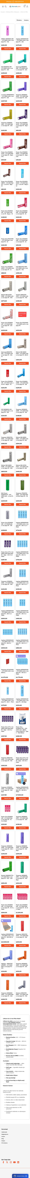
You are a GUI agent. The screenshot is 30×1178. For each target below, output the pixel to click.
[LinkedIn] (18, 1162)
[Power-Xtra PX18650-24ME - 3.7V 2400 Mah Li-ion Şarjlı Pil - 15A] (22, 373)
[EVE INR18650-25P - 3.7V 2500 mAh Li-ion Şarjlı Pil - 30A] (8, 59)
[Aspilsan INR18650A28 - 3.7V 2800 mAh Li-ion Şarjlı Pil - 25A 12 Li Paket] (22, 661)
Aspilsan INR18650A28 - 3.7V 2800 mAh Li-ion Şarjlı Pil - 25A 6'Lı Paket (7, 642)
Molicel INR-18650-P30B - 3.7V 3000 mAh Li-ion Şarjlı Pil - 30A (7, 467)
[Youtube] (14, 1162)
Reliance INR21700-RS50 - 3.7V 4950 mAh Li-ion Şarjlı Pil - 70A (22, 994)
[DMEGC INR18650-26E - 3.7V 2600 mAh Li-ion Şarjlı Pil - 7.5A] (8, 31)
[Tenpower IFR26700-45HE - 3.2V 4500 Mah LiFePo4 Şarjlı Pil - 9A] (22, 485)
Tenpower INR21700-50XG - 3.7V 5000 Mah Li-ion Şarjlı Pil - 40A (7, 439)
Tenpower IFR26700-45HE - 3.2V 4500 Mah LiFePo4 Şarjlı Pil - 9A (22, 495)
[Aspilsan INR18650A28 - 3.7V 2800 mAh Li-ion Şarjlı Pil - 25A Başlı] (22, 691)
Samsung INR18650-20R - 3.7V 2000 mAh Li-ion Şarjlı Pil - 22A (22, 68)
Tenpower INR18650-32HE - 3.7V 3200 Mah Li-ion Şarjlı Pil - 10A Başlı (22, 848)
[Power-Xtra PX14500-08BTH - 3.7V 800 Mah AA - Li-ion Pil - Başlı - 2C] (8, 173)
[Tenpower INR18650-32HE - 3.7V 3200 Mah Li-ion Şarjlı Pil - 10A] (22, 86)
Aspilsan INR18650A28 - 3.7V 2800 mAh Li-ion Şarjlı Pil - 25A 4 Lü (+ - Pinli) (22, 525)
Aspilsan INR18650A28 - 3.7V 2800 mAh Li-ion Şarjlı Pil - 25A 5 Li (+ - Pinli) (22, 642)
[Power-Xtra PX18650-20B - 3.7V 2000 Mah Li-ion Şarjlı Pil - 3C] (22, 231)
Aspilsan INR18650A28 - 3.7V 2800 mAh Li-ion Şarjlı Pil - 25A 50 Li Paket (22, 789)
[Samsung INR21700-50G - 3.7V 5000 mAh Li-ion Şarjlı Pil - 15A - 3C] (8, 344)
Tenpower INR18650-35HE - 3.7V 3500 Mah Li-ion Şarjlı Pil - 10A (22, 965)
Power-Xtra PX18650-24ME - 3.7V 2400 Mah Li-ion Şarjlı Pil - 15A (22, 383)
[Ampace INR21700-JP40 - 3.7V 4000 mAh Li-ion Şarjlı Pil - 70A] (22, 286)
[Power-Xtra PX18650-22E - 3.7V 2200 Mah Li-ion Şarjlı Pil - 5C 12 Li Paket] (22, 897)
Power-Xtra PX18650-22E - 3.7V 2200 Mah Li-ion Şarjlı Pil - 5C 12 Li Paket (22, 907)
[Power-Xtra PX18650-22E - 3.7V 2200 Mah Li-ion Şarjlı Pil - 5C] (22, 203)
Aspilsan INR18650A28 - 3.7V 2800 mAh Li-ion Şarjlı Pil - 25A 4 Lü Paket (7, 613)
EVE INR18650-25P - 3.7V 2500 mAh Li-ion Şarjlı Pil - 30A (7, 68)
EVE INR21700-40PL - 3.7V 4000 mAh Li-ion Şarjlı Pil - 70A (22, 268)
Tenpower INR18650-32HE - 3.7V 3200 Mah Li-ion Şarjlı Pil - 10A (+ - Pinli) (7, 848)
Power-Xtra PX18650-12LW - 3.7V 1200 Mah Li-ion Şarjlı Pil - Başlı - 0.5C (7, 154)
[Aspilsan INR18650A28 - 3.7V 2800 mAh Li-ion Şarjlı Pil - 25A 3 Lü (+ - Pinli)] (22, 573)
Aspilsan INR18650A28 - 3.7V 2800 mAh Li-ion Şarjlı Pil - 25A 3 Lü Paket (22, 613)
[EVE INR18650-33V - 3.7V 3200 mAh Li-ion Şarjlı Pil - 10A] (8, 401)
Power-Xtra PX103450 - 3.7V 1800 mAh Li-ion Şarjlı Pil (22, 324)
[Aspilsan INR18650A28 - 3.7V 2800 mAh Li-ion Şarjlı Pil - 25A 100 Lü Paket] (8, 926)
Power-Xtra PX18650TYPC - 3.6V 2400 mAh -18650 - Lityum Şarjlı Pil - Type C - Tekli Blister (22, 730)
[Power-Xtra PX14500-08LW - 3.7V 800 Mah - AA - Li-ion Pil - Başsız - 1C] (22, 173)
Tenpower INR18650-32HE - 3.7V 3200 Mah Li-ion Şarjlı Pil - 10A (22, 96)
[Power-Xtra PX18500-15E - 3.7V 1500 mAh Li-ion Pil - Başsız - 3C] (8, 373)
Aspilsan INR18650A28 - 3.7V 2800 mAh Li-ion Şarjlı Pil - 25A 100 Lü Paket (7, 936)
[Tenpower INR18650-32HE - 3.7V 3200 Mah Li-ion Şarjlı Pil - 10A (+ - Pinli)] (8, 838)
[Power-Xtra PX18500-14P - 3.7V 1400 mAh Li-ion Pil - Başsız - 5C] (8, 203)
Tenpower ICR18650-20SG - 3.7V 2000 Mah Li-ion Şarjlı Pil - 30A (7, 583)
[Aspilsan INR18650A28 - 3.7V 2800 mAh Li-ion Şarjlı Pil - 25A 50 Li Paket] (22, 779)
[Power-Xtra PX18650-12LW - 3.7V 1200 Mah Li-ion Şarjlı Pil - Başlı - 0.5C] (8, 144)
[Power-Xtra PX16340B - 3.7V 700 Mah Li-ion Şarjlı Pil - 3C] (8, 231)
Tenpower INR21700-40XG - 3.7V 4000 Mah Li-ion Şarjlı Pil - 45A (7, 759)
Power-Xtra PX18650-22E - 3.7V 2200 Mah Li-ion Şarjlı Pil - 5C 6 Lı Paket (7, 907)
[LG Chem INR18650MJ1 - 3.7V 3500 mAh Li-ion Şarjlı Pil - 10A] (8, 86)
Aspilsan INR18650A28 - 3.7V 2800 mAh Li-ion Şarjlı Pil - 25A (22, 40)
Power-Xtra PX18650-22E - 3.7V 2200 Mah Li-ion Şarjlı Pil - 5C (22, 212)
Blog (3, 1138)
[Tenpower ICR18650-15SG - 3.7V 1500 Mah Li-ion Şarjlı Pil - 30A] (8, 114)
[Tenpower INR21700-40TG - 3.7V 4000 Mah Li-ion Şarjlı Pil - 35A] (22, 926)
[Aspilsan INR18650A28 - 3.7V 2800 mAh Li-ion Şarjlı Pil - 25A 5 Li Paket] (22, 544)
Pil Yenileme (4, 1143)
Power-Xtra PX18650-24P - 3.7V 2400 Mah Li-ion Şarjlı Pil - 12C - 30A (7, 325)
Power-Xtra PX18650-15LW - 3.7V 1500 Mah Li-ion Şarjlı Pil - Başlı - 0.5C (22, 125)
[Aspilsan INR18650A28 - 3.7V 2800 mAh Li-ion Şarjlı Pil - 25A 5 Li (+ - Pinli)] (22, 632)
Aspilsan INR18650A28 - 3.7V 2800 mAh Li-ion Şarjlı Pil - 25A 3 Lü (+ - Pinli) (22, 584)
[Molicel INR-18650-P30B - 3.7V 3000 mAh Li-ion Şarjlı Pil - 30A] (8, 457)
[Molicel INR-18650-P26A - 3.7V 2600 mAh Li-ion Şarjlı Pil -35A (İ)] (22, 344)
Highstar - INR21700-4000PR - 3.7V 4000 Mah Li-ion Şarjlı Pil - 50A (7, 966)
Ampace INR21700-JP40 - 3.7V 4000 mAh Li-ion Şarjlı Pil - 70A (22, 296)
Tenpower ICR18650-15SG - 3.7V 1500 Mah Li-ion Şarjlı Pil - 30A (7, 124)
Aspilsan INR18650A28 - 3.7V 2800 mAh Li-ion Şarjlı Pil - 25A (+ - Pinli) (7, 700)
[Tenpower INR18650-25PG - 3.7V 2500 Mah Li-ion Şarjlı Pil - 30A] (22, 808)
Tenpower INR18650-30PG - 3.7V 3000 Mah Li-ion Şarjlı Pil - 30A (7, 994)
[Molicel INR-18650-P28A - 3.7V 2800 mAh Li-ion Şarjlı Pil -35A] (22, 429)
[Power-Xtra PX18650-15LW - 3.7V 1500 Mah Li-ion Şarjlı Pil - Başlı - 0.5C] (22, 114)
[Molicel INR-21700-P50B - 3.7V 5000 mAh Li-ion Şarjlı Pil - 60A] (8, 286)
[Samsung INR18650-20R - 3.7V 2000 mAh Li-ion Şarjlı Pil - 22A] (22, 59)
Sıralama (26, 20)
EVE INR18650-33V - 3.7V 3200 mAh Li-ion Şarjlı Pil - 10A (7, 411)
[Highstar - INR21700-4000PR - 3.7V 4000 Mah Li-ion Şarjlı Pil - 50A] (8, 955)
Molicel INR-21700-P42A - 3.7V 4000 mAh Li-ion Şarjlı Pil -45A (22, 467)
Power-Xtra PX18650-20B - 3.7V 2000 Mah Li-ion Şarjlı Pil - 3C (22, 240)
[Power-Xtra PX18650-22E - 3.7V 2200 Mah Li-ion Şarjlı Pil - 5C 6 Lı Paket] (8, 897)
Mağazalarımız (5, 1134)
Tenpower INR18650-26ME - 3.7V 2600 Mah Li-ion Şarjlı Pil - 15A (22, 411)
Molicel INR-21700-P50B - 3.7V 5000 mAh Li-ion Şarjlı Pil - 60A (7, 296)
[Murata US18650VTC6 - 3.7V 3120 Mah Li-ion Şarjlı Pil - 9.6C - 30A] (8, 867)
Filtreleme (19, 20)
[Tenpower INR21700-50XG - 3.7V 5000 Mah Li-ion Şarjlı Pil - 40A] (8, 429)
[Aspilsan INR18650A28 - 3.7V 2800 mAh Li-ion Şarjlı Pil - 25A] (22, 31)
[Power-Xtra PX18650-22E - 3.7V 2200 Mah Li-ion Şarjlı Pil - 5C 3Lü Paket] (8, 808)
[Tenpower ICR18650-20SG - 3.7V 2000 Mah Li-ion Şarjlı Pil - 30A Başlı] (8, 779)
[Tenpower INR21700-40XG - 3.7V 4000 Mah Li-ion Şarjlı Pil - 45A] (8, 750)
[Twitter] (7, 1162)
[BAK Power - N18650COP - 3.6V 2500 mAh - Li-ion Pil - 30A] (8, 485)
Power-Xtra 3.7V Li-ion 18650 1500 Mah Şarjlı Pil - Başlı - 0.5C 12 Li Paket (22, 760)
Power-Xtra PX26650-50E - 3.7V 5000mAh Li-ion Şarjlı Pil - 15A (7, 524)
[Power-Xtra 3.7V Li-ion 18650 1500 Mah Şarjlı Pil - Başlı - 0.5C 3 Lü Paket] (8, 544)
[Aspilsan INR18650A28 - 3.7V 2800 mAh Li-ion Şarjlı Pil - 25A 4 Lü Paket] (8, 603)
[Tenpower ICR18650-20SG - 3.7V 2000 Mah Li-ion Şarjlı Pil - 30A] (8, 573)
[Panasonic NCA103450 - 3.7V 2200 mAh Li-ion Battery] (8, 661)
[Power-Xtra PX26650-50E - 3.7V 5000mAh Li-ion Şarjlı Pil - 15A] (8, 514)
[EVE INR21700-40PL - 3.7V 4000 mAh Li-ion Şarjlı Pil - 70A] (22, 258)
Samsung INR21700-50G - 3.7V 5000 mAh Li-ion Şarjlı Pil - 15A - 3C (7, 354)
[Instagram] (11, 1162)
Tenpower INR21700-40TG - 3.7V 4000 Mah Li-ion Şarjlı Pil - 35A (22, 936)
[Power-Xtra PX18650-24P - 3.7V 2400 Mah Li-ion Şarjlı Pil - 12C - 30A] (8, 314)
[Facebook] (3, 1162)
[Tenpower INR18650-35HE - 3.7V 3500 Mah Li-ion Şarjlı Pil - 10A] (22, 955)
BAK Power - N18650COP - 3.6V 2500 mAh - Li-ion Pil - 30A (7, 495)
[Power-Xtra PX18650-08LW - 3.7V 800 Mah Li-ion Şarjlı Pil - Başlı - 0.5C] (22, 144)
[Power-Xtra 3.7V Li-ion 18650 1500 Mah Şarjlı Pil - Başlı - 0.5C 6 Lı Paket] (8, 719)
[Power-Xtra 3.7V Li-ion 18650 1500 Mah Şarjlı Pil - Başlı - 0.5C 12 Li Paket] (22, 750)
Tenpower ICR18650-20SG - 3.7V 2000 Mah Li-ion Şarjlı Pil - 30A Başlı (7, 789)
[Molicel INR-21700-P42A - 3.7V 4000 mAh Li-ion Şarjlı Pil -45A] (22, 457)
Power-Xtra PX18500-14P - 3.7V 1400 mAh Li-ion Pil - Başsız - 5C (7, 212)
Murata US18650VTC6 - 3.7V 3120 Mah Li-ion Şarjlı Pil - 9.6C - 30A (7, 877)
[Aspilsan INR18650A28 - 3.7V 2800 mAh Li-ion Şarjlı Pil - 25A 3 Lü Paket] (22, 603)
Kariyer (3, 1136)
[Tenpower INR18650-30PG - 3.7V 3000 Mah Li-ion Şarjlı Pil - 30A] (8, 985)
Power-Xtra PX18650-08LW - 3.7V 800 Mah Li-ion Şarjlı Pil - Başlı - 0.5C (22, 154)
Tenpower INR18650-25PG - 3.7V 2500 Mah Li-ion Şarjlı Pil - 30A (22, 818)
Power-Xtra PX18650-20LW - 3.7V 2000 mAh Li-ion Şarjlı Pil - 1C (7, 268)
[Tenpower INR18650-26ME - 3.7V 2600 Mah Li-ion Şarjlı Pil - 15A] (22, 401)
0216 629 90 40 (19, 1)
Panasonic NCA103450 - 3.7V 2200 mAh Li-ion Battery (7, 671)
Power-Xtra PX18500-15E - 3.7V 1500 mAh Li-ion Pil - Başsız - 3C (7, 383)
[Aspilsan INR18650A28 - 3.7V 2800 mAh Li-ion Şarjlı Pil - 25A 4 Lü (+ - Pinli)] (22, 514)
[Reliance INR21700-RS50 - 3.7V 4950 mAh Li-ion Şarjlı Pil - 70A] (22, 985)
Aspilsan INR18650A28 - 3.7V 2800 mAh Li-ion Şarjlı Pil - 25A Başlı (22, 700)
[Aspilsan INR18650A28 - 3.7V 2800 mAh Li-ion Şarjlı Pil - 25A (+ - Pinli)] (8, 691)
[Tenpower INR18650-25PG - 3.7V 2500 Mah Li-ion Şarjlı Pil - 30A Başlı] (22, 867)
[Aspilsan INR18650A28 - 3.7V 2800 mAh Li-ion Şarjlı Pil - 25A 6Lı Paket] (8, 632)
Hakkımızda (4, 1132)
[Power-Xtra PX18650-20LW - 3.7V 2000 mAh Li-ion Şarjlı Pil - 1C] (8, 258)
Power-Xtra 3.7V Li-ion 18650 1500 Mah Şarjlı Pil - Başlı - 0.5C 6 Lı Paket (7, 729)
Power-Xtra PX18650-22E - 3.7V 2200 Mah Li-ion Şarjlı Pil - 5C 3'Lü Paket (7, 819)
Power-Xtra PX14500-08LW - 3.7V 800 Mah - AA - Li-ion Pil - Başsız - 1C (22, 184)
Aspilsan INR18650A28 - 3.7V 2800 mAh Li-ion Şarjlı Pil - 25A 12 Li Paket (22, 672)
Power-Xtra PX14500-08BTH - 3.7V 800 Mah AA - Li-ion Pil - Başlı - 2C (7, 184)
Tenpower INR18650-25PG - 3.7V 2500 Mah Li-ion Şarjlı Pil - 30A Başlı (22, 878)
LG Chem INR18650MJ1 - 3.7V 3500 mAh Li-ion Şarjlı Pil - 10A (7, 96)
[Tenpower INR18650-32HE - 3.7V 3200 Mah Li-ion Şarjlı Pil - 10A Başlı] (22, 838)
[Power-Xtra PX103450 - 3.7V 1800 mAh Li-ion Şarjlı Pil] (22, 314)
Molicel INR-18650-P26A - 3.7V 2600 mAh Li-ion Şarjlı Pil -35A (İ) (22, 353)
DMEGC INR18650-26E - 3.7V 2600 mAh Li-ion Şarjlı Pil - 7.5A (7, 40)
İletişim (3, 1140)
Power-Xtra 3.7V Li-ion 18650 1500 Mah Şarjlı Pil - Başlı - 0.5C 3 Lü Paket (7, 554)
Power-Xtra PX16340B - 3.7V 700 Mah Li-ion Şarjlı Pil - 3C (7, 240)
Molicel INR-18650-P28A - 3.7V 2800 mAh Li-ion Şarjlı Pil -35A (22, 439)
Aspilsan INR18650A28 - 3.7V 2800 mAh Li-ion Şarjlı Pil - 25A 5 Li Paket (22, 554)
